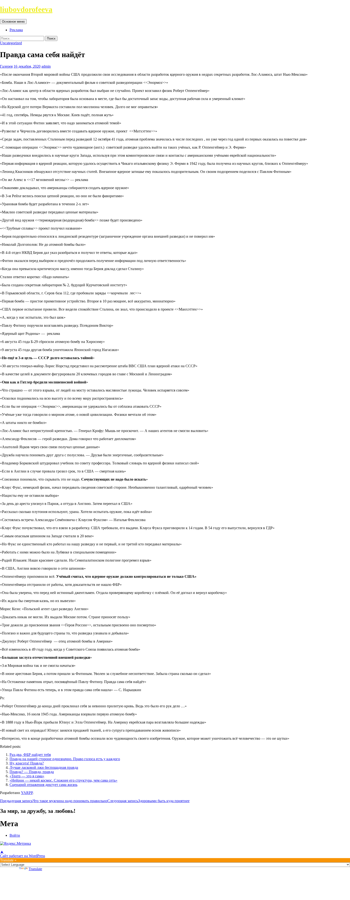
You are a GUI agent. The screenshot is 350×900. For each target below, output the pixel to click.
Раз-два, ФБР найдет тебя (30, 755)
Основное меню (13, 21)
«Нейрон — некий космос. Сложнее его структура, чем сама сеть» (63, 780)
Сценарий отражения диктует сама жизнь (43, 785)
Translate (35, 869)
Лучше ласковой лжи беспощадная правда (44, 767)
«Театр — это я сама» (27, 776)
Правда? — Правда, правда (32, 772)
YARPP (27, 793)
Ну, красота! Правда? (27, 763)
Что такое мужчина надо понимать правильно (53, 801)
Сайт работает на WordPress (22, 856)
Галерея (6, 66)
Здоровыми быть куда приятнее (148, 801)
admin (46, 66)
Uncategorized (11, 43)
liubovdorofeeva (26, 9)
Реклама (16, 30)
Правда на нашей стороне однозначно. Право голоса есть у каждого (65, 759)
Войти (15, 835)
